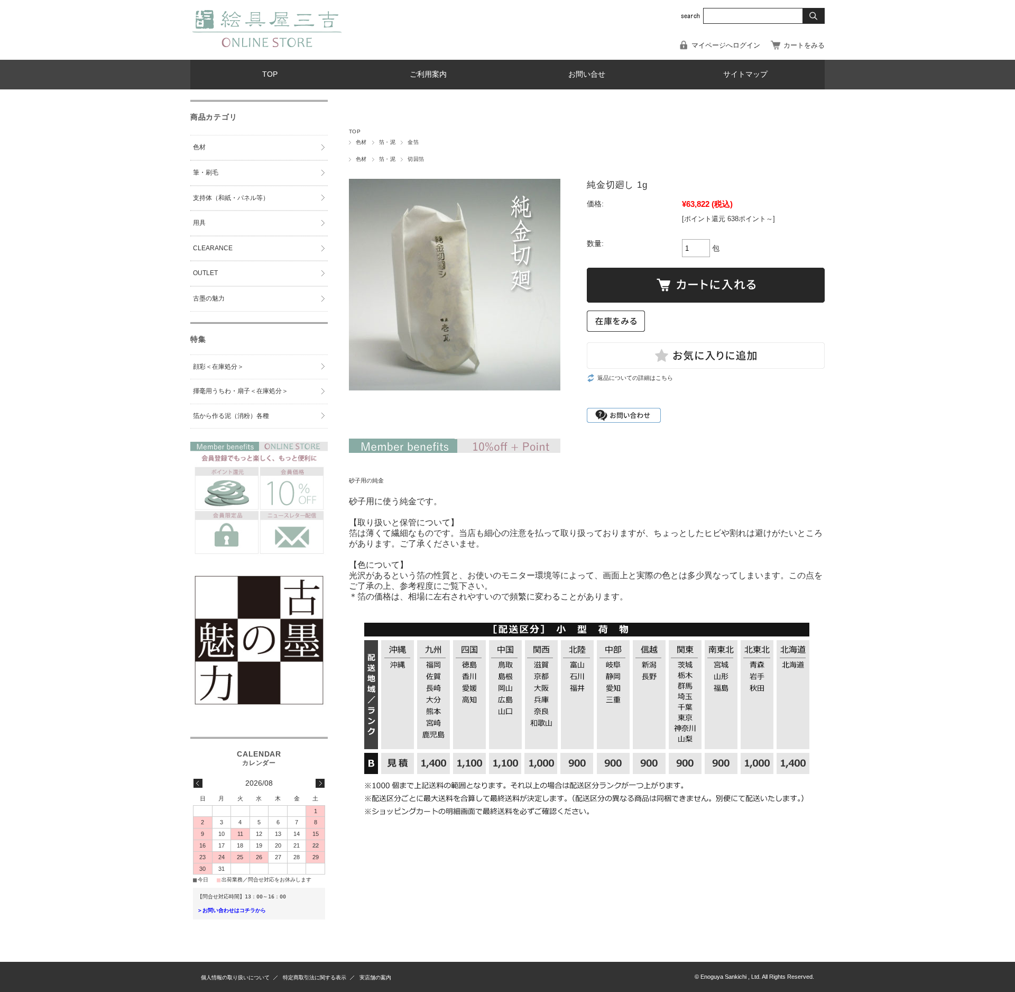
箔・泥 (387, 142)
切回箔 (416, 159)
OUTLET (205, 273)
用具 (199, 222)
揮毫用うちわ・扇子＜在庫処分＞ (240, 391)
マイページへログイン (725, 45)
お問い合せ (586, 74)
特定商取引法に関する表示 (314, 977)
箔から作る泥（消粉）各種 (231, 416)
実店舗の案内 (375, 977)
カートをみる (804, 45)
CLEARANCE (213, 248)
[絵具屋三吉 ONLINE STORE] (267, 44)
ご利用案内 (428, 74)
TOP (270, 74)
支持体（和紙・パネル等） (231, 198)
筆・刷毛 (205, 172)
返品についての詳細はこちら (635, 378)
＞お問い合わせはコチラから (231, 910)
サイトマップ (745, 74)
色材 (361, 142)
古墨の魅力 (209, 298)
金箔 (413, 142)
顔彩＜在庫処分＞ (218, 366)
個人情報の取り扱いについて (235, 977)
